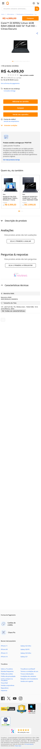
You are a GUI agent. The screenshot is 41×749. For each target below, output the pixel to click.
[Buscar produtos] (37, 9)
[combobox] (20, 8)
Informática (10, 14)
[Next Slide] (38, 190)
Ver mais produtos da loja (11, 160)
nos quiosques (29, 744)
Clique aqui (18, 746)
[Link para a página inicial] (3, 14)
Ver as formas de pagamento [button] (10, 83)
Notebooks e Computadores (25, 14)
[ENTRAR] (34, 3)
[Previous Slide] (3, 190)
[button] (20, 46)
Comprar (30, 18)
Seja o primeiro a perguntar (20, 265)
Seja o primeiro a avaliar (20, 241)
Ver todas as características (13, 311)
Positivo (28, 143)
